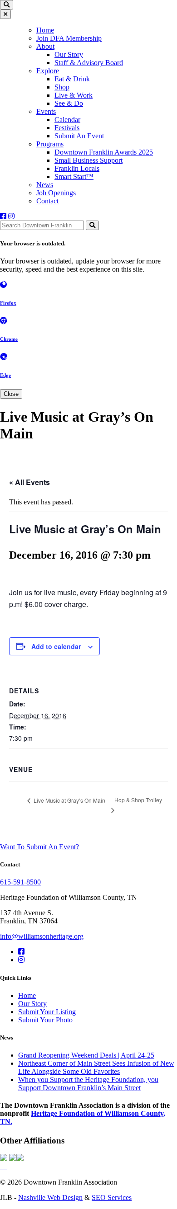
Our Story (68, 54)
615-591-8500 (20, 882)
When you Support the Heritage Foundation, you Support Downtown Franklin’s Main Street (88, 1083)
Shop (61, 87)
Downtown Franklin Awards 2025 (103, 152)
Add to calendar (56, 646)
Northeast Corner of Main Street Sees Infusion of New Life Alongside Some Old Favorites (96, 1067)
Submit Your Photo (45, 1020)
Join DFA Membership (69, 38)
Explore (47, 71)
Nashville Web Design (50, 1197)
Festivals (66, 128)
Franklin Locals (76, 168)
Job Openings (56, 193)
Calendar (67, 119)
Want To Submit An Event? (39, 847)
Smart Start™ (73, 176)
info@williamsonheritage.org (42, 936)
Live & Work (73, 95)
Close (11, 393)
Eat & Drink (72, 79)
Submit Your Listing (47, 1012)
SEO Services (112, 1197)
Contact (47, 201)
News (44, 184)
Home (45, 30)
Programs (50, 144)
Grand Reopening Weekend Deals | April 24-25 (86, 1055)
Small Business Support (88, 160)
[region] (88, 115)
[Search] (92, 225)
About (45, 46)
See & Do (68, 103)
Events (46, 111)
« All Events (29, 482)
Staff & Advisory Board (88, 62)
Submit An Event (79, 136)
